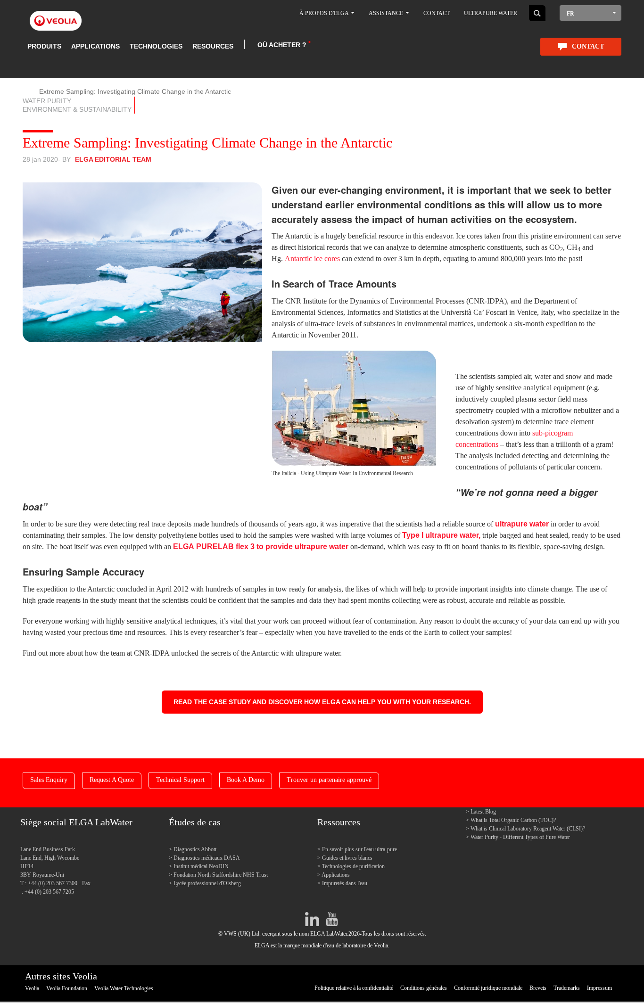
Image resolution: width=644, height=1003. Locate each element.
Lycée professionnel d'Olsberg (207, 883)
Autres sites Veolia (61, 976)
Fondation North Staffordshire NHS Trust (220, 874)
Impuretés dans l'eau (344, 883)
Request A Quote (112, 779)
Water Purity (47, 101)
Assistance (387, 13)
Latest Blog (483, 811)
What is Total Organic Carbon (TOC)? (513, 820)
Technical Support (180, 779)
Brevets (537, 988)
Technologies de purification (353, 866)
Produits (44, 46)
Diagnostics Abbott (194, 849)
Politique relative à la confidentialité (353, 988)
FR (570, 13)
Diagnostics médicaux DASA (206, 858)
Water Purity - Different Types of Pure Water (520, 837)
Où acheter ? (281, 45)
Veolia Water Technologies (123, 988)
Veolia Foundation (66, 988)
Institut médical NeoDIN (201, 866)
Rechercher (537, 13)
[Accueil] (56, 15)
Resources (212, 46)
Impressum (599, 988)
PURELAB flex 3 (225, 547)
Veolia (32, 988)
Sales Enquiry (48, 779)
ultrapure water (522, 524)
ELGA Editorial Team (113, 159)
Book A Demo (245, 779)
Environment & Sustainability (77, 109)
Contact (436, 13)
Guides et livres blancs (347, 858)
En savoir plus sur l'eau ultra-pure (359, 849)
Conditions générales (423, 988)
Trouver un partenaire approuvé (329, 779)
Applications (95, 46)
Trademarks (566, 988)
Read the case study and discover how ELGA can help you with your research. (322, 702)
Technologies (156, 46)
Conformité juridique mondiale (488, 988)
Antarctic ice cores (312, 259)
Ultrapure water (490, 13)
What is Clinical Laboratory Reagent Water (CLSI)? (528, 828)
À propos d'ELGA (324, 13)
